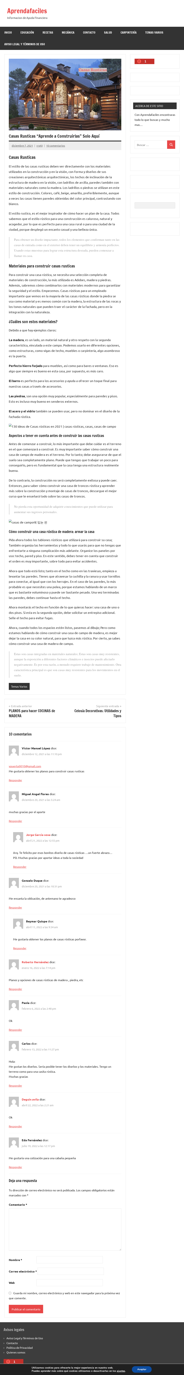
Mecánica (68, 32)
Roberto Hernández (35, 962)
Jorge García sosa (38, 835)
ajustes (121, 1371)
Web (12, 1283)
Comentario (18, 1204)
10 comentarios (55, 145)
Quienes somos (15, 1352)
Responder (15, 780)
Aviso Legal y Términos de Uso (24, 44)
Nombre (15, 1260)
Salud (108, 32)
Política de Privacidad (19, 1347)
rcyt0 (39, 145)
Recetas (48, 32)
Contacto (89, 32)
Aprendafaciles (27, 10)
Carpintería (129, 32)
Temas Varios (154, 32)
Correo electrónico (23, 1271)
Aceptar (141, 1369)
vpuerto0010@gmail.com (25, 766)
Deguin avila (30, 1099)
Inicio (8, 32)
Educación (27, 32)
